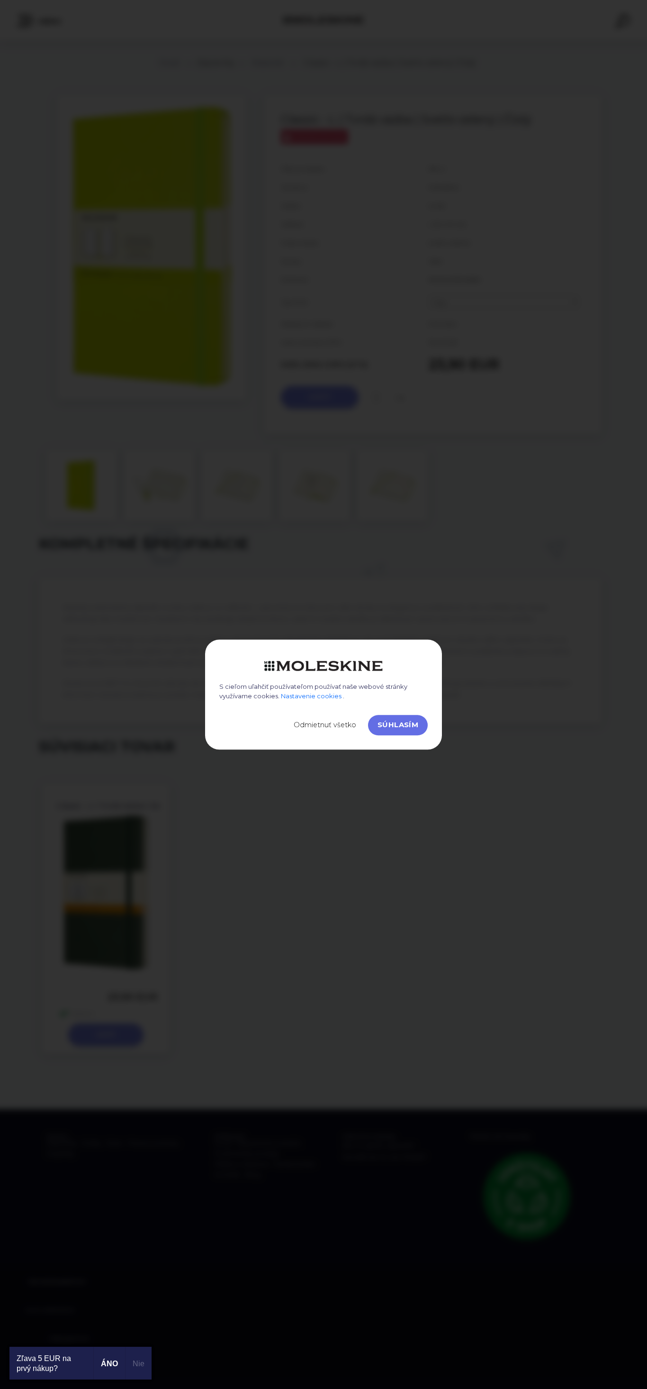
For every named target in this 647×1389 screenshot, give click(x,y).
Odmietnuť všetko (325, 725)
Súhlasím (397, 724)
